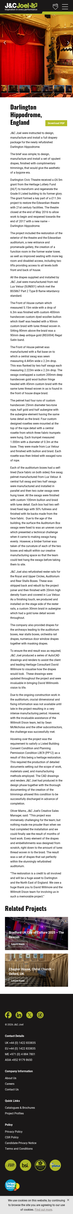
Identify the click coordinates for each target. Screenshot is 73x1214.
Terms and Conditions (19, 1148)
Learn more (18, 944)
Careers (9, 1083)
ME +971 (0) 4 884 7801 (20, 1054)
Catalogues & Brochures (20, 1107)
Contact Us (12, 1089)
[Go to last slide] (5, 42)
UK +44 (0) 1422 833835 (20, 1043)
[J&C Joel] (21, 7)
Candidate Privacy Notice (20, 1143)
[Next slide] (68, 42)
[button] (13, 89)
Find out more (43, 1209)
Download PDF (56, 123)
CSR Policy (12, 1137)
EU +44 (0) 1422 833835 (20, 1048)
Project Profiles (14, 1113)
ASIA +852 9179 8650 (18, 1060)
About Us (10, 1078)
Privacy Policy (14, 1131)
